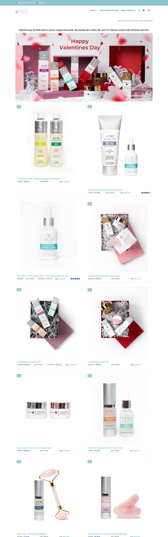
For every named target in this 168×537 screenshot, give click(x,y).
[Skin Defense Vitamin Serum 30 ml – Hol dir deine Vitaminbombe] (49, 236)
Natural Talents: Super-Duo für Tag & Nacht (34, 448)
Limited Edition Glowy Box (98, 362)
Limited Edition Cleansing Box (29, 362)
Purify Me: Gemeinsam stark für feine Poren (105, 448)
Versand (66, 181)
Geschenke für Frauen (131, 21)
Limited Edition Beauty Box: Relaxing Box (104, 276)
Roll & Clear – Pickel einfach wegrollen (32, 534)
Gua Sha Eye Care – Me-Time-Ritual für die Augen (107, 534)
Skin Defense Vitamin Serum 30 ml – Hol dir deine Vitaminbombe (42, 276)
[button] (149, 10)
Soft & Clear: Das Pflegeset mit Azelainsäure (105, 190)
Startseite (121, 21)
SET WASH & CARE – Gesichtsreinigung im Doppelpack (39, 179)
